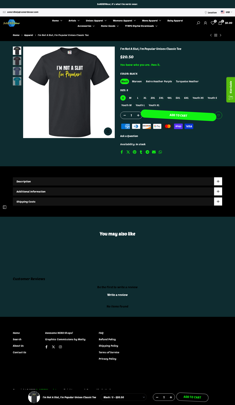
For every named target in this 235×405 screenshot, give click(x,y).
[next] (107, 92)
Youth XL (154, 105)
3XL (161, 97)
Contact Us (19, 352)
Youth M (126, 105)
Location (212, 12)
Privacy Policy (107, 358)
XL (145, 97)
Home (16, 35)
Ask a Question (129, 136)
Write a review (117, 294)
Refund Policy (107, 339)
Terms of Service (109, 352)
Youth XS (198, 97)
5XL (178, 97)
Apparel (28, 35)
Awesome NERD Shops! (59, 332)
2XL (153, 97)
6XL (186, 97)
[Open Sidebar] (4, 207)
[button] (218, 115)
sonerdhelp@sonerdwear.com (23, 12)
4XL (169, 97)
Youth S (212, 97)
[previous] (30, 92)
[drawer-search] (198, 23)
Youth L (140, 105)
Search (17, 339)
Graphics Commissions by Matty (65, 339)
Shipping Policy (108, 345)
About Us (18, 345)
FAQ (101, 332)
